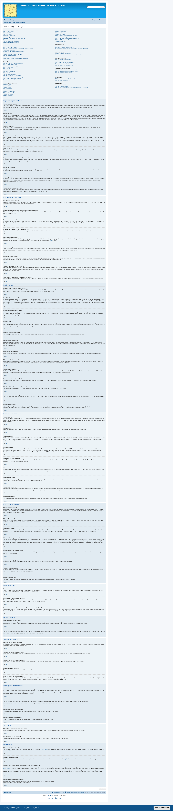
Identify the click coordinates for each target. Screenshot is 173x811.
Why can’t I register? (7, 34)
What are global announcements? (10, 90)
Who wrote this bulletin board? (61, 84)
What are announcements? (9, 91)
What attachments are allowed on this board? (65, 78)
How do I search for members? (62, 63)
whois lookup (6, 768)
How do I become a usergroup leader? (63, 37)
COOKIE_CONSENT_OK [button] (162, 807)
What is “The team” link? (60, 41)
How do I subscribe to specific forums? (63, 72)
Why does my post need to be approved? (12, 78)
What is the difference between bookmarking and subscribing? (69, 69)
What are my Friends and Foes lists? (63, 53)
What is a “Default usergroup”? (62, 39)
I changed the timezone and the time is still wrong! (14, 51)
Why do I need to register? (9, 31)
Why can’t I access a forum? (9, 71)
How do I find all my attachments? (62, 80)
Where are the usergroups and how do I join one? (66, 35)
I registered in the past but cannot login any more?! (14, 38)
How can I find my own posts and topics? (64, 65)
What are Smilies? (7, 87)
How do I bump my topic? (9, 79)
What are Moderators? (60, 32)
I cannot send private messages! (62, 45)
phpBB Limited (44, 749)
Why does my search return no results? (64, 61)
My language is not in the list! (9, 52)
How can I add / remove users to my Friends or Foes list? (68, 54)
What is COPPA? (7, 32)
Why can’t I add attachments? (9, 72)
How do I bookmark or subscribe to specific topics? (66, 71)
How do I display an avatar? (9, 55)
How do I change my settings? (10, 47)
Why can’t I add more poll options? (10, 68)
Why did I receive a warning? (9, 74)
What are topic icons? (8, 95)
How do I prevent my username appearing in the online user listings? (18, 48)
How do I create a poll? (8, 67)
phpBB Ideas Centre (69, 759)
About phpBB (6, 751)
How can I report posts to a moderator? (12, 75)
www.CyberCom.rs (56, 797)
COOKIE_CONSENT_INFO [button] (30, 807)
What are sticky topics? (8, 92)
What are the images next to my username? (13, 54)
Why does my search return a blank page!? (64, 62)
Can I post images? (7, 88)
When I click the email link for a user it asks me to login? (15, 58)
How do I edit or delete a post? (10, 64)
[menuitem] (12, 20)
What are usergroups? (60, 34)
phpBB (51, 240)
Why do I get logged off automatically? (11, 41)
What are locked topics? (8, 94)
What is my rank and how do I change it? (12, 57)
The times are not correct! (9, 50)
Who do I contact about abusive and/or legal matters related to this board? (71, 87)
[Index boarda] (11, 10)
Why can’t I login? (7, 37)
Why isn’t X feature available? (61, 86)
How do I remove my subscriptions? (63, 74)
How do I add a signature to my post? (11, 65)
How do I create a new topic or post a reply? (13, 63)
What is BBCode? (7, 84)
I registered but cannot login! (9, 35)
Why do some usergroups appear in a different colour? (67, 38)
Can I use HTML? (7, 85)
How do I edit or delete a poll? (9, 70)
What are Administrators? (60, 31)
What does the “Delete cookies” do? (11, 42)
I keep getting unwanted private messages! (64, 47)
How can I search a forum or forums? (63, 59)
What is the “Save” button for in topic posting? (13, 77)
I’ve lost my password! (8, 39)
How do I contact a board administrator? (64, 89)
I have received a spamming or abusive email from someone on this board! (71, 48)
